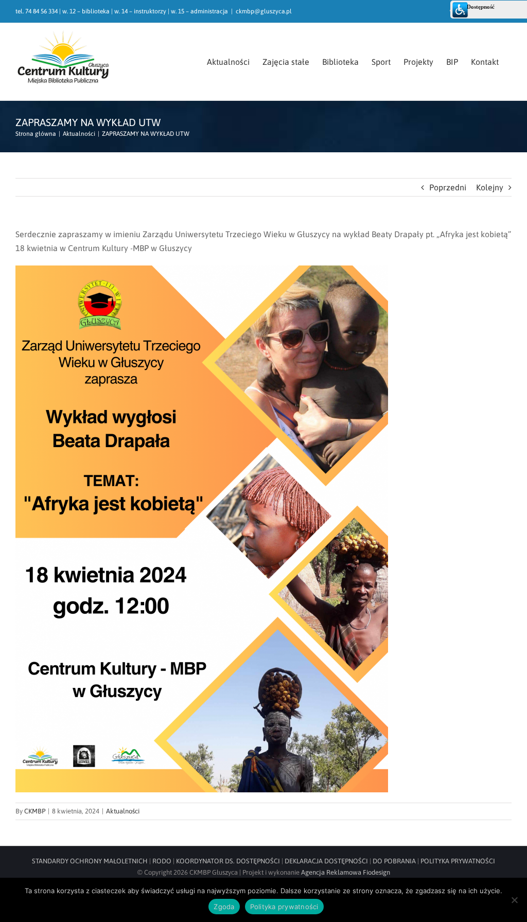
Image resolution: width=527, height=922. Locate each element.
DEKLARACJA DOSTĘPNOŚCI (326, 861)
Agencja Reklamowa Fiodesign (345, 872)
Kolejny (489, 187)
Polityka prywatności (284, 906)
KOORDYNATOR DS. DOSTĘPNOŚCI (228, 861)
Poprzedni (447, 187)
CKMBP (34, 811)
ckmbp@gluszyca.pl (264, 11)
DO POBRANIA (394, 861)
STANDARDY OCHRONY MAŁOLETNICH (90, 861)
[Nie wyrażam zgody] (514, 900)
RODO (161, 861)
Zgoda (224, 906)
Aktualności (122, 811)
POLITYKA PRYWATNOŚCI (457, 861)
